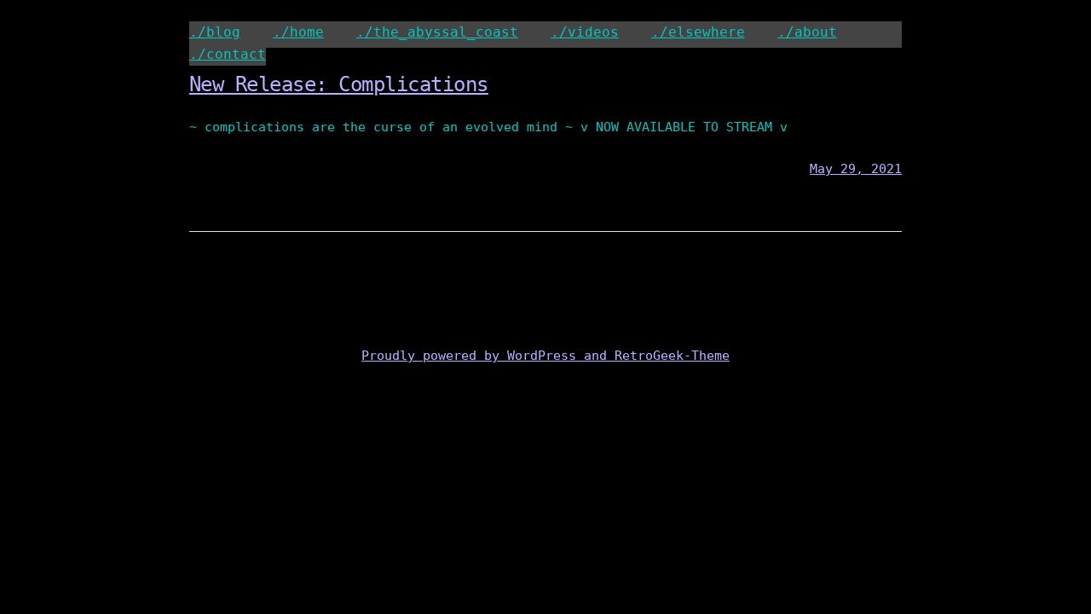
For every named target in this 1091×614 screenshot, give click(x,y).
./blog (214, 32)
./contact (227, 54)
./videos (585, 32)
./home (298, 32)
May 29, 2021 (856, 169)
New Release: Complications (338, 84)
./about (807, 32)
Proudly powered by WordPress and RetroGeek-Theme (545, 355)
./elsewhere (698, 32)
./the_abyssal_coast (437, 32)
